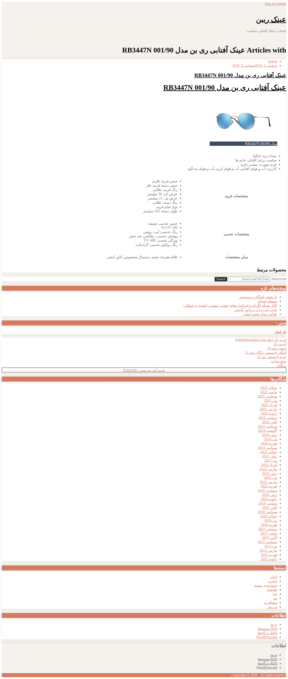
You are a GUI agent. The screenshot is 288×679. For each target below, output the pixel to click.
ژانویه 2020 (269, 499)
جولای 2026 (268, 388)
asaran (272, 61)
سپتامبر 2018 (267, 512)
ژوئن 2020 (269, 495)
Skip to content (275, 4)
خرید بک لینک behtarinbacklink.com (260, 340)
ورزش (272, 607)
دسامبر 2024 (267, 418)
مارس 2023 (268, 469)
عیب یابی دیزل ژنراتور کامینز (255, 310)
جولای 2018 (268, 516)
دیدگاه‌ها (267, 633)
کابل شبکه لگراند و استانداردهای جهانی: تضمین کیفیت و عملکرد (230, 305)
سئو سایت (278, 361)
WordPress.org (266, 637)
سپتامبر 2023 (267, 448)
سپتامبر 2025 (267, 396)
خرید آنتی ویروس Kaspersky (144, 370)
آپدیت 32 (280, 344)
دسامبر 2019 (267, 503)
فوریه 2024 (269, 443)
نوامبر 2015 (268, 533)
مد (275, 598)
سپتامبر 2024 (267, 426)
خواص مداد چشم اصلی (260, 314)
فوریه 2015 (269, 555)
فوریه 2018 (269, 525)
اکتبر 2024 (269, 422)
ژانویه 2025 (269, 413)
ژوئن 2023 (269, 456)
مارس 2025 (268, 409)
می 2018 (270, 520)
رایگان (281, 365)
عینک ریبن (271, 19)
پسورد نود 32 (276, 348)
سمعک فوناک (267, 301)
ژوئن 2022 (269, 473)
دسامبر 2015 (267, 529)
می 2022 (270, 478)
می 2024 (270, 439)
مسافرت (270, 602)
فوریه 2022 (269, 486)
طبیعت (272, 590)
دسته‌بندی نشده (265, 585)
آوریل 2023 (269, 465)
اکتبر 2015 (269, 538)
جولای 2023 (268, 452)
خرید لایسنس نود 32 (271, 357)
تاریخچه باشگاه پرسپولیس (258, 297)
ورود (273, 624)
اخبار (273, 577)
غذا (275, 594)
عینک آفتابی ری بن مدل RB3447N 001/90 (240, 75)
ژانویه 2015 (269, 559)
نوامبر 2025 (268, 392)
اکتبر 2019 (269, 508)
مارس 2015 (268, 550)
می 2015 (270, 546)
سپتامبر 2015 (267, 542)
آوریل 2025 (269, 405)
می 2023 (270, 460)
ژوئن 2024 (269, 435)
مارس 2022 (268, 482)
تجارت (272, 581)
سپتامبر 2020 (267, 490)
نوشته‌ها (267, 629)
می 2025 (270, 400)
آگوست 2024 (267, 430)
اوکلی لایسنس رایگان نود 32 (265, 352)
